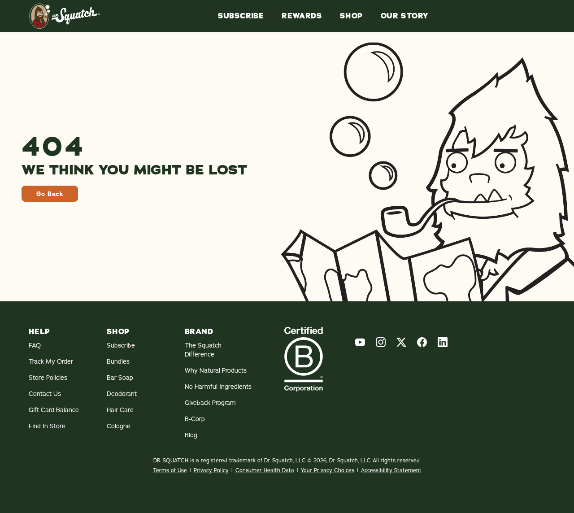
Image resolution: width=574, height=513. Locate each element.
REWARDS (302, 16)
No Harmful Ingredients (218, 387)
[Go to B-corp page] (303, 358)
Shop (351, 16)
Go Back (49, 194)
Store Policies (48, 378)
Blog (191, 435)
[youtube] (360, 342)
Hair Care (120, 410)
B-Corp (195, 419)
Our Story (404, 16)
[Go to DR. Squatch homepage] (64, 16)
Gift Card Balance (54, 410)
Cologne (118, 426)
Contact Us (45, 394)
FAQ (35, 345)
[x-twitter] (401, 342)
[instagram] (381, 342)
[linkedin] (443, 342)
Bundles (118, 361)
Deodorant (122, 394)
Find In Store (47, 426)
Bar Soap (120, 378)
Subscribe (241, 16)
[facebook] (422, 342)
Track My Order (51, 361)
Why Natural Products (216, 370)
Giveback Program (210, 403)
